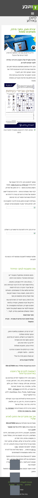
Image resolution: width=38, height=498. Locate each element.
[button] (35, 7)
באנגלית (16, 389)
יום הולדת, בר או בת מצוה (19, 185)
